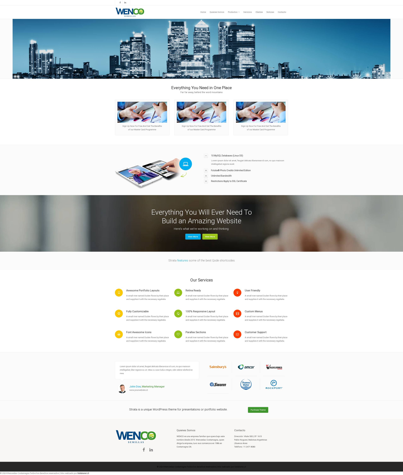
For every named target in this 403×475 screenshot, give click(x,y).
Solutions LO (240, 467)
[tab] (246, 156)
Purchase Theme (258, 410)
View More (193, 236)
